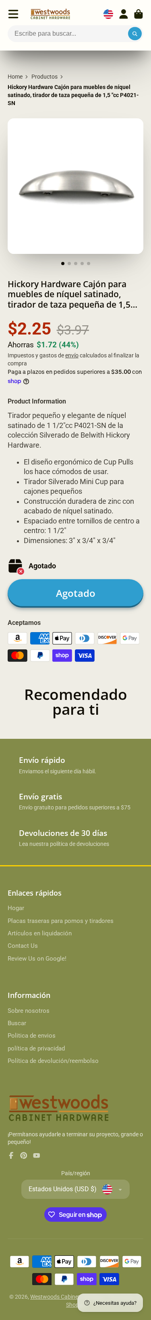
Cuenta (123, 14)
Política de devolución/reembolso (53, 1061)
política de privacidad (36, 1048)
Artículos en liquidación (40, 933)
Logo (50, 14)
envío (72, 355)
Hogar (16, 908)
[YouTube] (36, 1155)
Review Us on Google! (37, 958)
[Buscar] (135, 34)
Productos (44, 76)
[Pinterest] (23, 1155)
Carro (138, 14)
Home (15, 76)
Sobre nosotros (29, 1010)
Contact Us (23, 945)
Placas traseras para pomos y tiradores (61, 921)
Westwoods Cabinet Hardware (68, 1297)
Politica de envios (32, 1035)
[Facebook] (11, 1155)
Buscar (17, 1023)
